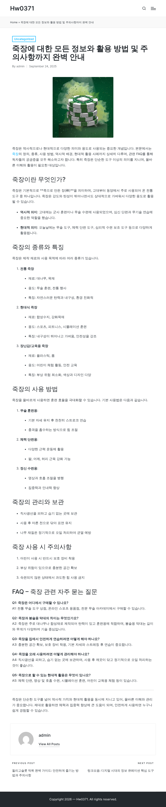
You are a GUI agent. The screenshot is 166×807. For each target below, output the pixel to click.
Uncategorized (24, 39)
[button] (49, 744)
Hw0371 (22, 8)
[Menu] (153, 8)
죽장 (15, 154)
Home (14, 22)
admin (45, 735)
